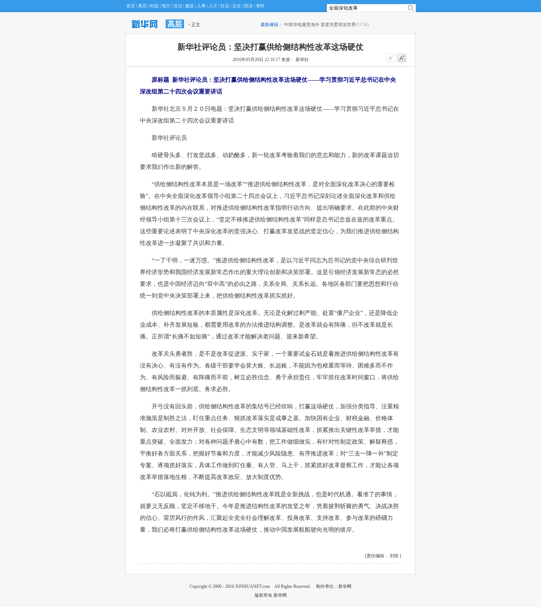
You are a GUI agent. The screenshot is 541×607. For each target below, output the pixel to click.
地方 (166, 5)
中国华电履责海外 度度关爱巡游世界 (320, 24)
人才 (213, 5)
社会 (224, 5)
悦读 (248, 5)
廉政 (189, 5)
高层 (142, 5)
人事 (201, 5)
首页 (130, 5)
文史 (236, 5)
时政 (154, 5)
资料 (260, 5)
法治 (177, 5)
